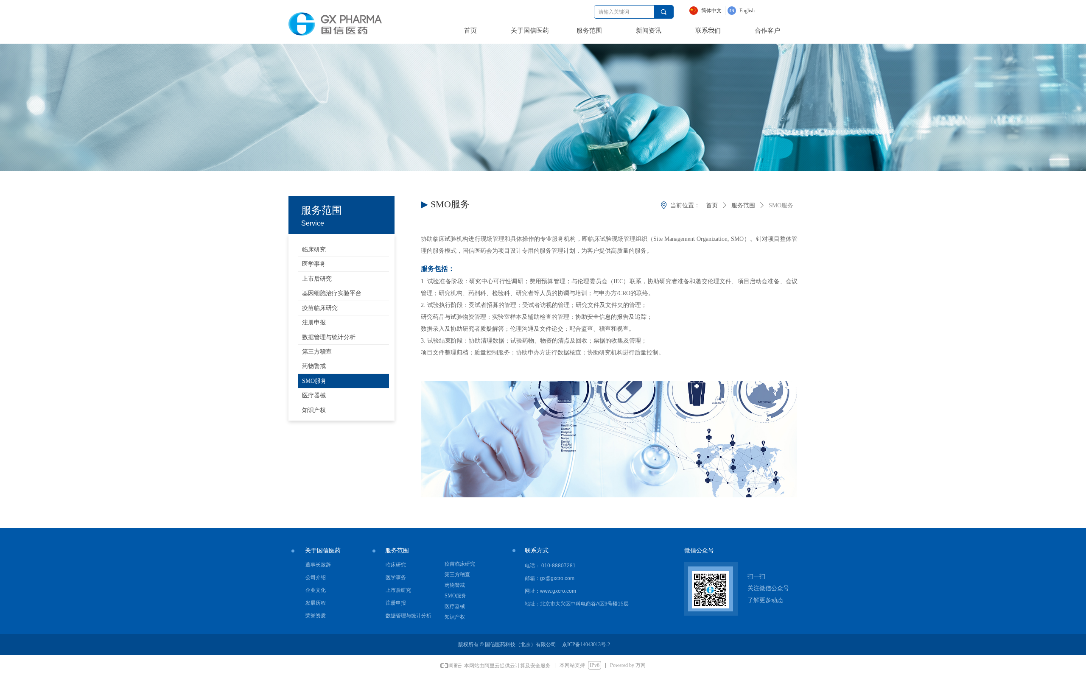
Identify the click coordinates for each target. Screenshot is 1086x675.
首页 (470, 30)
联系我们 (708, 30)
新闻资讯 (648, 30)
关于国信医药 (530, 30)
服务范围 (589, 30)
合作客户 (767, 30)
